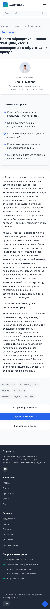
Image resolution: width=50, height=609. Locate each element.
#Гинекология (8, 385)
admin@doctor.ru (10, 597)
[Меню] (44, 5)
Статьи (6, 498)
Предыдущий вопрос (27, 407)
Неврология (8, 524)
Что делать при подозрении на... (20, 569)
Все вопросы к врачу (25, 426)
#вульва (5, 391)
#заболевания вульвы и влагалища (17, 397)
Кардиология (9, 518)
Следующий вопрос (23, 416)
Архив (6, 504)
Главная (4, 26)
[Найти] (43, 13)
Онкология (8, 539)
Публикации (8, 493)
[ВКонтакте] (5, 469)
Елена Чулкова (25, 82)
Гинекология (18, 26)
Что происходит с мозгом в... (19, 578)
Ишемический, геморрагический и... (22, 564)
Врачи (6, 488)
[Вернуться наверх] (45, 604)
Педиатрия (8, 529)
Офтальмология (10, 545)
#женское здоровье (29, 385)
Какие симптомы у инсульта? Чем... (22, 574)
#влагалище (19, 391)
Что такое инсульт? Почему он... (20, 560)
